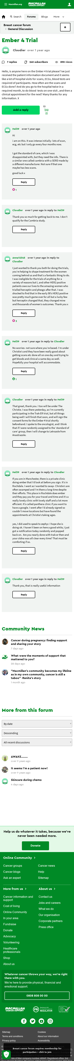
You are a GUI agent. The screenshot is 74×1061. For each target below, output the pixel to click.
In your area (10, 918)
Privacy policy (9, 1041)
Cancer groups (12, 866)
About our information (48, 1036)
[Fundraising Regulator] (42, 1009)
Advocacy (9, 936)
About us (9, 964)
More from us (13, 888)
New (65, 27)
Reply (24, 182)
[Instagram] (50, 1021)
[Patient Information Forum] (64, 1009)
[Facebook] (24, 1021)
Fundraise (9, 924)
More (11, 4)
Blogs (44, 17)
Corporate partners (51, 921)
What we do (46, 909)
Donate (35, 845)
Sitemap (43, 878)
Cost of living (11, 906)
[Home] (36, 4)
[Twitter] (32, 1021)
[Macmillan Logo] (15, 1009)
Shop (6, 958)
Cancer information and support (18, 899)
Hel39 (16, 129)
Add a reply (21, 109)
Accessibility (44, 1041)
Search (17, 17)
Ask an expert (12, 878)
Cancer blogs (11, 872)
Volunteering (11, 942)
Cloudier (19, 50)
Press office (46, 927)
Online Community (18, 857)
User (69, 4)
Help (41, 872)
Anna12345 (19, 258)
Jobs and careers (50, 903)
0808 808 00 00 (37, 995)
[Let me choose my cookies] (6, 1054)
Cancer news (46, 866)
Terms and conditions (12, 1036)
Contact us (45, 897)
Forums (31, 17)
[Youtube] (41, 1021)
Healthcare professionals (11, 950)
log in (46, 111)
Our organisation (49, 915)
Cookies (42, 1032)
